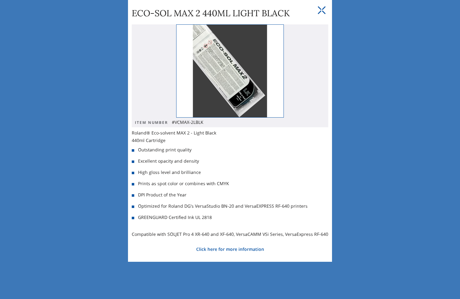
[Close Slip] (321, 10)
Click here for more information (230, 249)
